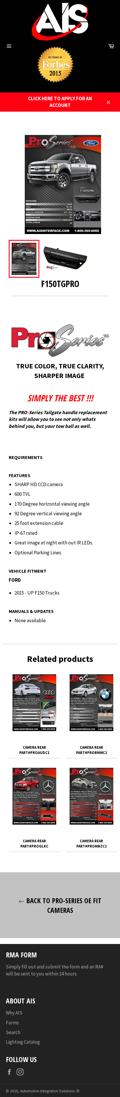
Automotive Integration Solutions (47, 1091)
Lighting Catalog (23, 1042)
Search (13, 1032)
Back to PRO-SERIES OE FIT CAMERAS (62, 905)
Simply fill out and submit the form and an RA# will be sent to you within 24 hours (54, 970)
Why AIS (14, 1013)
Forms (12, 1022)
